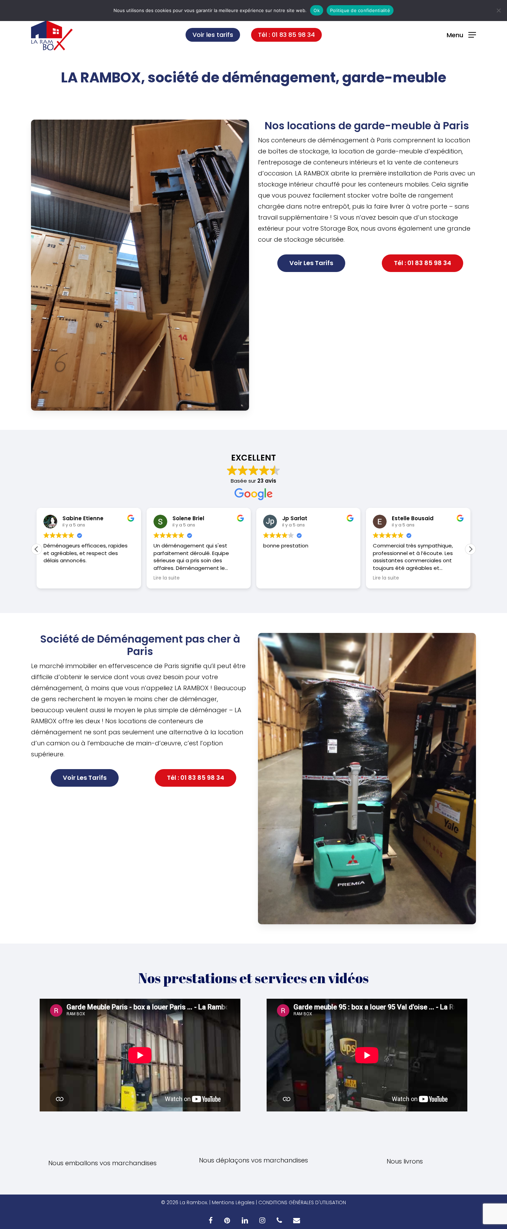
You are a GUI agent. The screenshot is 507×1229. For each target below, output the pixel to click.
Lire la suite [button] (56, 578)
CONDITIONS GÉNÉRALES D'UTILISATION (302, 1202)
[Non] (498, 10)
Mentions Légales (233, 1202)
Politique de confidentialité (360, 10)
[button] (461, 34)
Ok (317, 10)
